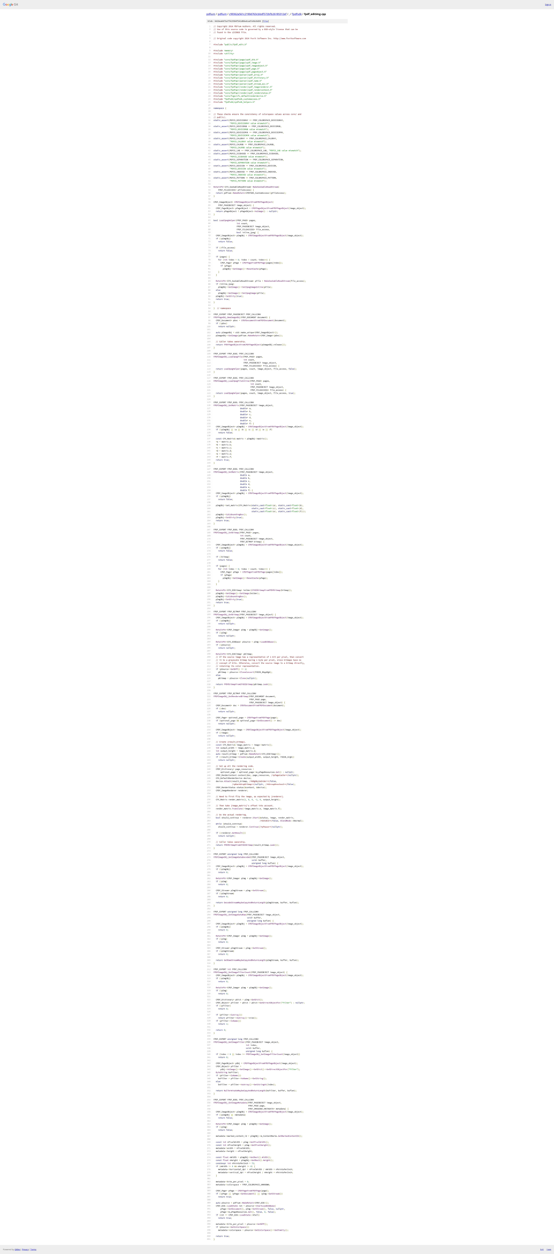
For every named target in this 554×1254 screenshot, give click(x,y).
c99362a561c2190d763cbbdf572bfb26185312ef (258, 14)
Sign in (548, 4)
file (265, 21)
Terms (33, 1249)
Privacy (25, 1249)
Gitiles (17, 1249)
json (548, 1249)
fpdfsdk (297, 14)
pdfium (210, 14)
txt (542, 1249)
